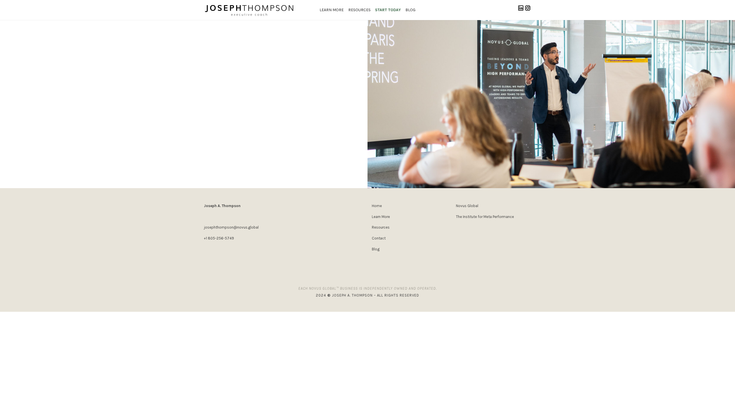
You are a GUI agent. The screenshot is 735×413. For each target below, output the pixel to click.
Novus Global (467, 206)
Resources (359, 9)
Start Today (388, 9)
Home (377, 206)
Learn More (332, 9)
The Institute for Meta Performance (485, 217)
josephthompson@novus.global (231, 227)
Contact (379, 238)
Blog (410, 9)
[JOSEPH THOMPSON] (249, 10)
